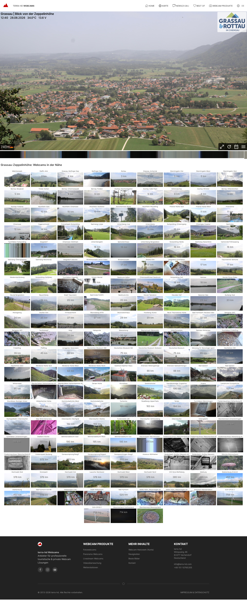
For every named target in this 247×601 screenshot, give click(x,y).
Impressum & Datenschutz (194, 592)
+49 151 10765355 (183, 567)
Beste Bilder (134, 558)
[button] (240, 5)
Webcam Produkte (223, 6)
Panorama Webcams (92, 554)
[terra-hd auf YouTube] (54, 569)
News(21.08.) (182, 6)
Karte (165, 6)
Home (151, 6)
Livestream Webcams (93, 558)
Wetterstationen (90, 567)
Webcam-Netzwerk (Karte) (141, 549)
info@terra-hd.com (183, 564)
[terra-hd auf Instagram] (47, 569)
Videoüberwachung (92, 563)
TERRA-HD (23, 6)
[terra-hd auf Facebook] (40, 569)
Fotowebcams (89, 549)
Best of (201, 6)
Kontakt (132, 563)
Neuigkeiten (134, 554)
